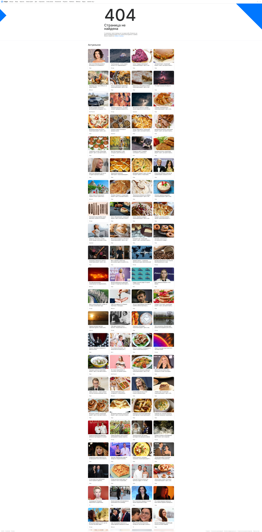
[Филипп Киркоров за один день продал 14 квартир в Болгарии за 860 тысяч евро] (120, 278)
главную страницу (118, 36)
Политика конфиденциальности (230, 531)
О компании (7, 531)
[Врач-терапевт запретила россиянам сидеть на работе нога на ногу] (120, 256)
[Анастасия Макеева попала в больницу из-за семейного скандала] (98, 59)
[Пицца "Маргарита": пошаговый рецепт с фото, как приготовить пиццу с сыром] (142, 125)
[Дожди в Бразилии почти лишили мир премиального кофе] (164, 256)
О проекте (208, 531)
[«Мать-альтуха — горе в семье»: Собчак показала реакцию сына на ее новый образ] (98, 387)
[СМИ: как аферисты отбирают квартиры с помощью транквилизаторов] (120, 299)
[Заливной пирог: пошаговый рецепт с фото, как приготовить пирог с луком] (164, 59)
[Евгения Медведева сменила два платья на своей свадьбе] (164, 518)
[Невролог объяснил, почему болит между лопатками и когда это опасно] (98, 234)
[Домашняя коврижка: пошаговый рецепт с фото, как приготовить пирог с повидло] (120, 409)
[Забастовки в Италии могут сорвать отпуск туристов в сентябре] (98, 190)
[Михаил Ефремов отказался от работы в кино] (98, 343)
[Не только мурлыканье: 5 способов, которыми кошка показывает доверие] (120, 365)
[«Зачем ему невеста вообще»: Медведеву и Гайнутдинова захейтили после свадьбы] (164, 452)
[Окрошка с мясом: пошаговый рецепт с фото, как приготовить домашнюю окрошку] (98, 365)
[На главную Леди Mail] (5, 1)
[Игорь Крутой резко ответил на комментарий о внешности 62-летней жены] (164, 168)
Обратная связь (256, 531)
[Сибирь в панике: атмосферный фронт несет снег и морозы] (164, 431)
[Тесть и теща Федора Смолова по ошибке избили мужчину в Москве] (142, 299)
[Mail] (2, 1)
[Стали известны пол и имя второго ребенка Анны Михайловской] (142, 387)
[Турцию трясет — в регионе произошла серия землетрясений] (142, 256)
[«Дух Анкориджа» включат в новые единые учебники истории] (120, 518)
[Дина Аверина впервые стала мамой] (164, 278)
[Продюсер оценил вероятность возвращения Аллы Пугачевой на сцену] (98, 452)
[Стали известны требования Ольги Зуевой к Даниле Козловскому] (98, 474)
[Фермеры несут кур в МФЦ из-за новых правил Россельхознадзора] (98, 81)
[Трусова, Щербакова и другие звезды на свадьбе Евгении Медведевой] (120, 452)
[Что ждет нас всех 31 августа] (164, 81)
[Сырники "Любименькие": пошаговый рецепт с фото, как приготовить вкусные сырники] (164, 103)
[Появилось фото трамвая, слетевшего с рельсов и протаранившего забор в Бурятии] (142, 146)
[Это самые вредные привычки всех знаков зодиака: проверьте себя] (164, 496)
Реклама (13, 531)
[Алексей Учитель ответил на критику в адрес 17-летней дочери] (142, 474)
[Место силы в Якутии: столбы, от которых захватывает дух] (98, 299)
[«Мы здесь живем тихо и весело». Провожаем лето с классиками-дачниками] (120, 321)
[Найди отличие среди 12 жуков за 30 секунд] (142, 278)
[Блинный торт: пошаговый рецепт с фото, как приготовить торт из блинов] (142, 234)
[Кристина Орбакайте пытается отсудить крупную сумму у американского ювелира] (98, 168)
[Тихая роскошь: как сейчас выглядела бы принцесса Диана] (142, 431)
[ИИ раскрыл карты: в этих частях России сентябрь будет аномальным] (98, 518)
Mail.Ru (2, 531)
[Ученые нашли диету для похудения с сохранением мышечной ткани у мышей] (120, 387)
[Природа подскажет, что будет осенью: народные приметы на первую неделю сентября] (120, 103)
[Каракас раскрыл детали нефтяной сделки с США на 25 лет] (98, 321)
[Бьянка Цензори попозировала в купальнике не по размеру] (120, 496)
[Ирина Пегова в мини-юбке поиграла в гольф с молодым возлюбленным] (164, 365)
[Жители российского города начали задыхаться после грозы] (142, 103)
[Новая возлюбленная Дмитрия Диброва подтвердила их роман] (98, 431)
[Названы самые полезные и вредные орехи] (120, 125)
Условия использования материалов (245, 531)
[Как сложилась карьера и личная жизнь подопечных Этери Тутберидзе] (142, 496)
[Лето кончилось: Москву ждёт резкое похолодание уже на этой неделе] (164, 321)
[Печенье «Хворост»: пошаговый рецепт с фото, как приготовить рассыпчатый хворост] (120, 190)
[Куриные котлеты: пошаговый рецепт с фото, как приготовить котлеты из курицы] (164, 146)
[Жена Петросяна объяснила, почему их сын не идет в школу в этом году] (142, 518)
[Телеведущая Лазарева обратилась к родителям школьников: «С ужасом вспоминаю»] (98, 496)
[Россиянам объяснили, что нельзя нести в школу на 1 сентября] (120, 343)
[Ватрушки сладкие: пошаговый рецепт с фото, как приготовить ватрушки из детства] (98, 409)
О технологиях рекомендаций (217, 531)
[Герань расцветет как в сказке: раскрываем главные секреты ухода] (120, 431)
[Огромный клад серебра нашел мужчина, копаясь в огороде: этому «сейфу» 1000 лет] (98, 212)
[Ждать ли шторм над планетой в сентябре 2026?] (164, 343)
